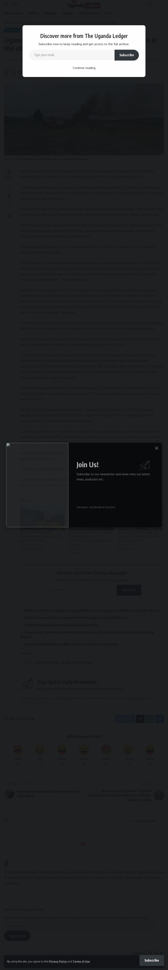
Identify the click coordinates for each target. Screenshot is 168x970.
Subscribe (126, 55)
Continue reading (84, 68)
